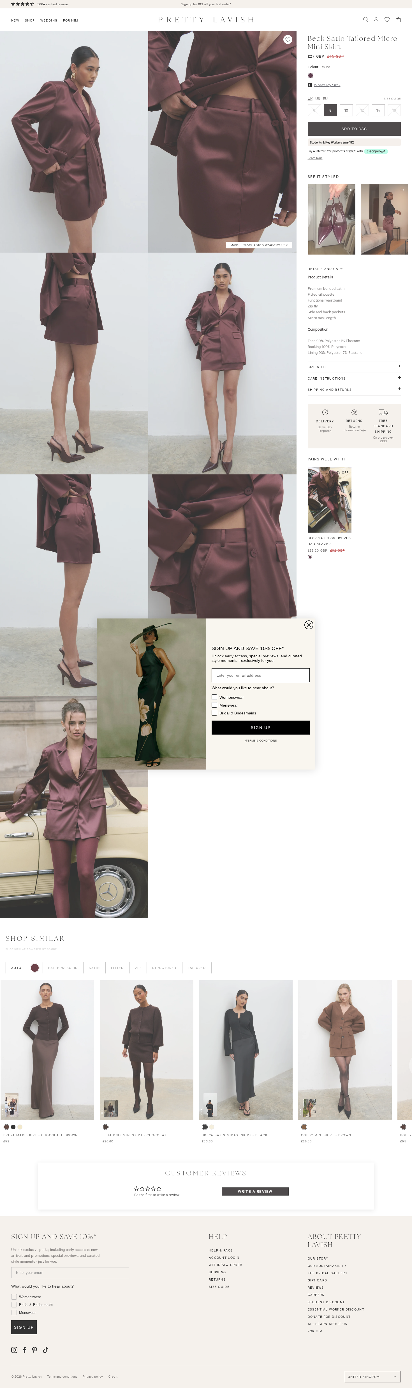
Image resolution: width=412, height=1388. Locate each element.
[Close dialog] (309, 625)
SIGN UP (261, 727)
